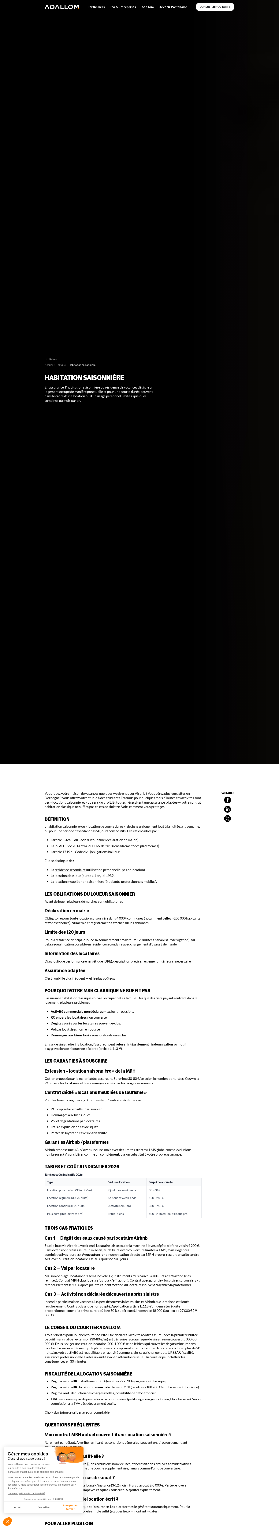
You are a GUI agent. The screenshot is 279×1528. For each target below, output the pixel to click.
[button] (96, 7)
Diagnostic (53, 961)
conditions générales (123, 1442)
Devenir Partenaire (173, 7)
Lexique (61, 364)
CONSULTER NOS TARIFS (215, 6)
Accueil (49, 364)
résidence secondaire (70, 870)
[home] (62, 7)
